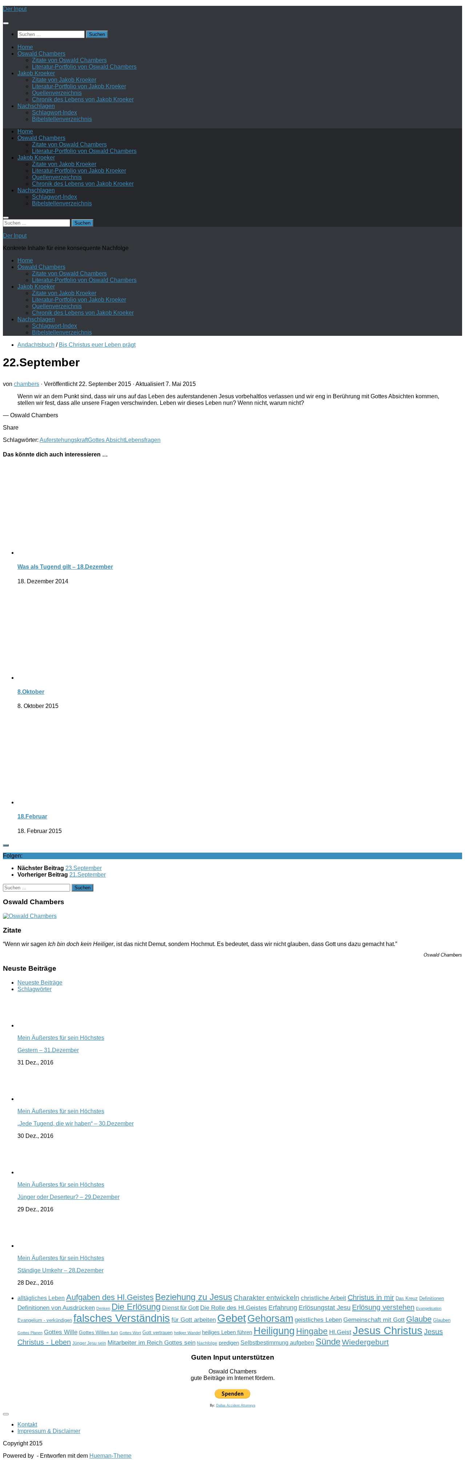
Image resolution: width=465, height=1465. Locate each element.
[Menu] (6, 23)
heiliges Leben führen (227, 1332)
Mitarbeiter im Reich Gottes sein (151, 1342)
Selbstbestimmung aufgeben (277, 1343)
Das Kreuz (407, 1298)
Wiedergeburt (365, 1342)
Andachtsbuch (35, 345)
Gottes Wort (130, 1333)
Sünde (328, 1342)
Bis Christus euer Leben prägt (97, 345)
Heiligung (274, 1330)
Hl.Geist (340, 1332)
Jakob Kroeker (36, 73)
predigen (229, 1343)
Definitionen (431, 1298)
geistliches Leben (318, 1319)
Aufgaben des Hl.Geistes (110, 1297)
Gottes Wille (60, 1332)
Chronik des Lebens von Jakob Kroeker (83, 99)
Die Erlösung (136, 1307)
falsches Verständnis (121, 1318)
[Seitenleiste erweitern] (6, 845)
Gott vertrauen (157, 1332)
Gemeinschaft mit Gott (374, 1319)
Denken (103, 1308)
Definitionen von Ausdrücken (56, 1307)
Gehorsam (270, 1318)
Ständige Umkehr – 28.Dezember (60, 1270)
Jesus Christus (387, 1330)
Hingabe (312, 1331)
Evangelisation (428, 1308)
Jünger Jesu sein (89, 1343)
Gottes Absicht (106, 440)
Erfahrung (282, 1307)
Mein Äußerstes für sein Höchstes (60, 1038)
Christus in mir (371, 1297)
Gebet (231, 1318)
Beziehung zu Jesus (193, 1297)
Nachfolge (207, 1343)
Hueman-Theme (110, 1456)
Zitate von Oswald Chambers (69, 60)
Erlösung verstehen (383, 1307)
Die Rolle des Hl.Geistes (233, 1307)
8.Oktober (30, 692)
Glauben (441, 1320)
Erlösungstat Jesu (325, 1307)
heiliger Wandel (187, 1333)
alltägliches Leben (41, 1298)
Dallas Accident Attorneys (235, 1405)
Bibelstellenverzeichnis (62, 119)
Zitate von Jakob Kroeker (64, 80)
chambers (26, 384)
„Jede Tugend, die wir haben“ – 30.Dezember (75, 1123)
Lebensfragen (143, 440)
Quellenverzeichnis (57, 93)
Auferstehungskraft (64, 440)
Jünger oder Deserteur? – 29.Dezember (68, 1197)
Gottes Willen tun (98, 1332)
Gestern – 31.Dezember (48, 1050)
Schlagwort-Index (54, 112)
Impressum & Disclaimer (48, 1431)
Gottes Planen (30, 1333)
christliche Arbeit (323, 1297)
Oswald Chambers (41, 54)
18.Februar (32, 816)
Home (25, 47)
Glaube (419, 1319)
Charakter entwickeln (266, 1297)
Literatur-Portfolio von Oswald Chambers (84, 67)
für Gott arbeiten (193, 1319)
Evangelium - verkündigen (44, 1320)
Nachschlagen (36, 106)
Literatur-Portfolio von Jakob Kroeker (79, 86)
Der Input (15, 9)
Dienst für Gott (180, 1308)
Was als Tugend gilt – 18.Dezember (65, 567)
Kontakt (27, 1424)
